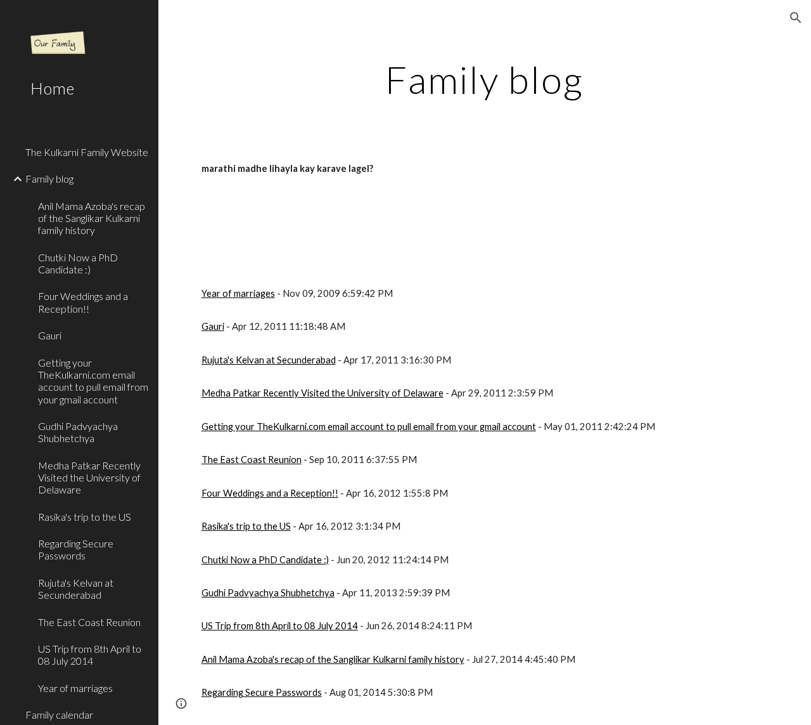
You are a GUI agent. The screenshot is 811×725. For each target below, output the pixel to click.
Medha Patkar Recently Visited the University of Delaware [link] (89, 477)
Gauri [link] (49, 335)
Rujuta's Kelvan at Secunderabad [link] (75, 589)
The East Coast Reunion (251, 459)
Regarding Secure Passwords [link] (75, 549)
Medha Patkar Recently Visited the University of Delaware (322, 393)
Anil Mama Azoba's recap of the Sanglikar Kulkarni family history (332, 659)
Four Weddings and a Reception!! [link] (83, 302)
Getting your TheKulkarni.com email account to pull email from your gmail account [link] (93, 380)
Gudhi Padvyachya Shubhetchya (268, 592)
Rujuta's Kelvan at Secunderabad (268, 360)
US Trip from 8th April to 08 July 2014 (279, 625)
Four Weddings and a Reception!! (269, 493)
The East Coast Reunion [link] (89, 622)
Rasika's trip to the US (246, 526)
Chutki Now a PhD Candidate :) (265, 559)
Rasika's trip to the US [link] (84, 517)
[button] (796, 18)
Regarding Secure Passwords (261, 692)
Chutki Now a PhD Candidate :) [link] (78, 263)
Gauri (212, 326)
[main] (484, 79)
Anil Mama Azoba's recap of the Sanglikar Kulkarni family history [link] (91, 218)
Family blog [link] (49, 179)
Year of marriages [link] (75, 688)
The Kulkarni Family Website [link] (86, 152)
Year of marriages (238, 293)
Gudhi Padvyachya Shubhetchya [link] (78, 432)
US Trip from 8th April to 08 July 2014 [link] (89, 655)
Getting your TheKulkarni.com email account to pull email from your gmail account (368, 426)
